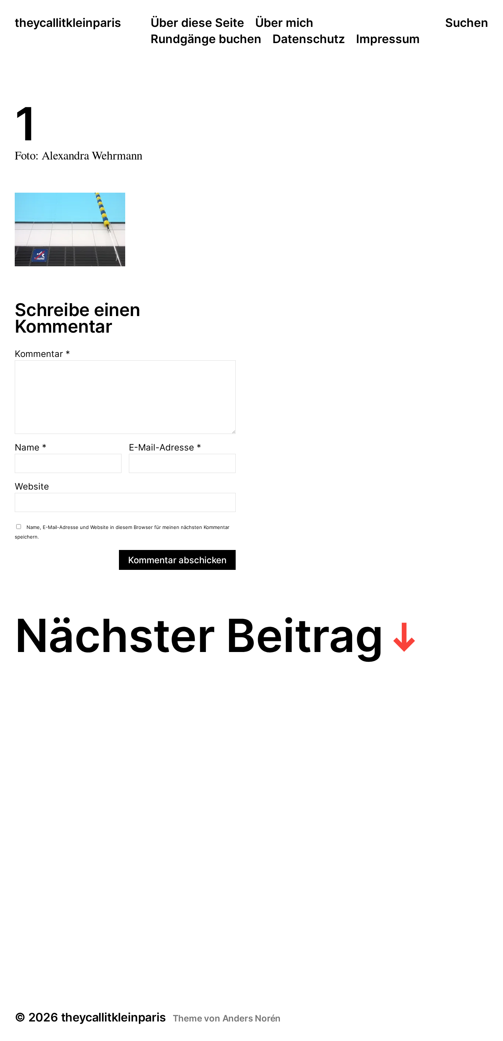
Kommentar (42, 354)
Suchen (466, 23)
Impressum (388, 39)
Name (30, 447)
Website (32, 486)
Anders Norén (251, 1018)
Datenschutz (308, 39)
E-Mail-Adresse (165, 447)
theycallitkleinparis (68, 23)
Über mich (284, 23)
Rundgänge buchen (206, 39)
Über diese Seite (197, 23)
